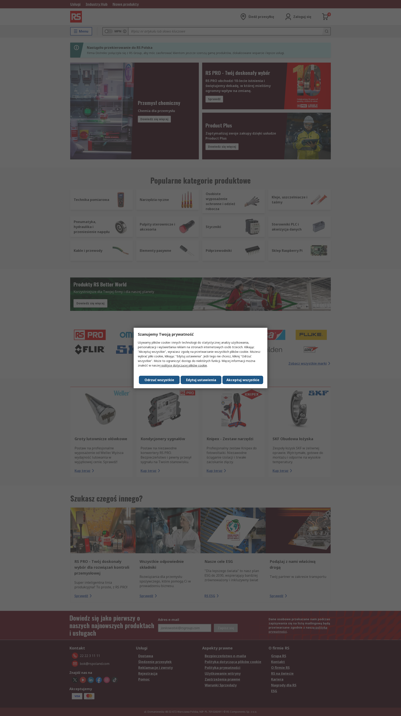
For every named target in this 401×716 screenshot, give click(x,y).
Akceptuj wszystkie (242, 380)
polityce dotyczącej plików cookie (184, 365)
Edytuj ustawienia (201, 380)
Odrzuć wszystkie (159, 380)
